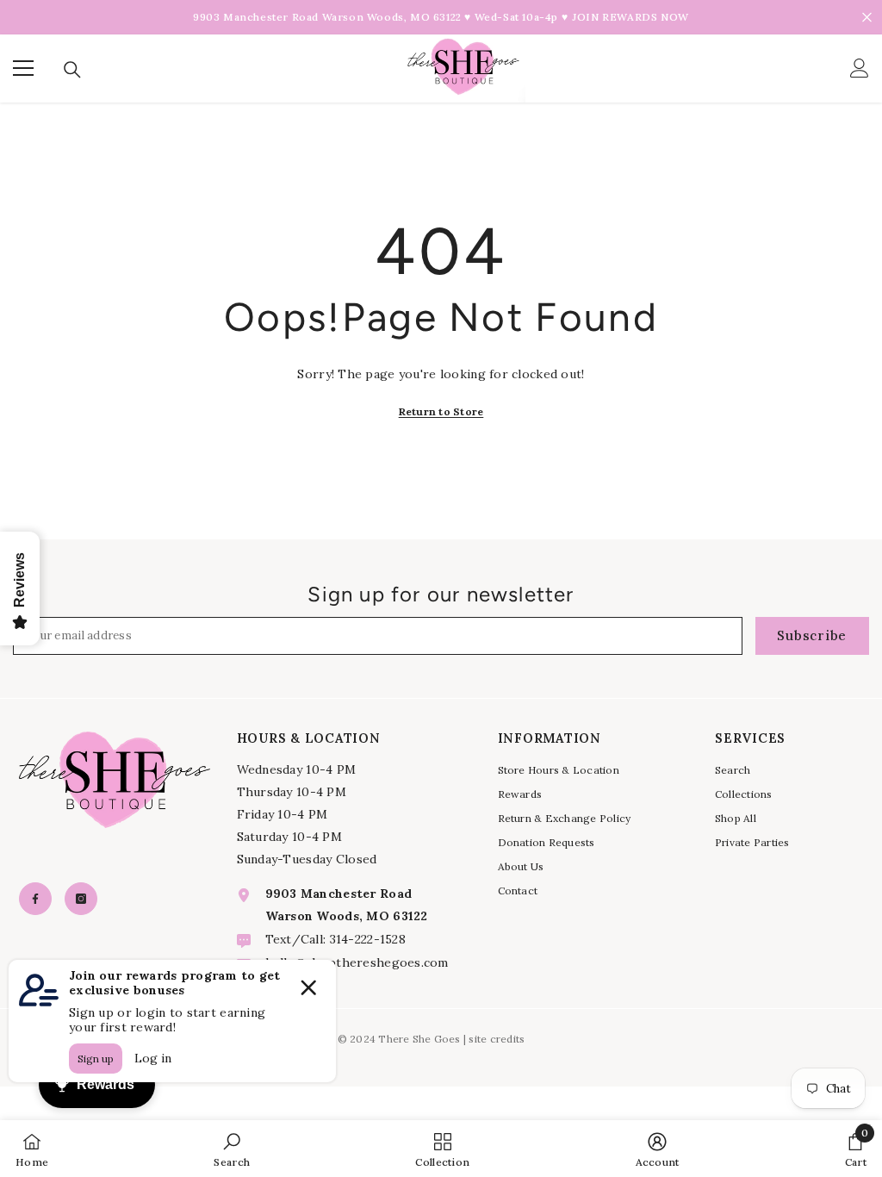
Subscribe (812, 635)
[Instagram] (81, 898)
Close (866, 17)
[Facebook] (35, 898)
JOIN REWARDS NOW (630, 16)
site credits (497, 1038)
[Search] (72, 69)
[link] (232, 1149)
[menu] (23, 68)
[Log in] (859, 68)
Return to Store (441, 411)
